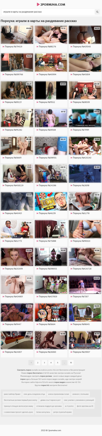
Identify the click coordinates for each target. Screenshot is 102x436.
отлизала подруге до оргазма (49, 406)
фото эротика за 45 (85, 406)
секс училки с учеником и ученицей (79, 400)
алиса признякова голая (58, 394)
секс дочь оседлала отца (34, 394)
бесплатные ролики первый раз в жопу (20, 400)
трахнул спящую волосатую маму (18, 406)
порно (23, 379)
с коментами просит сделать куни (18, 412)
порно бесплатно (34, 373)
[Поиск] (97, 12)
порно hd (45, 385)
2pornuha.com (52, 4)
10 (71, 362)
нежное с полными (80, 394)
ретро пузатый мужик (62, 412)
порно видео (59, 382)
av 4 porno (69, 406)
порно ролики (46, 376)
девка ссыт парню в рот (51, 400)
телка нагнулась (43, 412)
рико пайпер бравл (12, 394)
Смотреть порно (24, 370)
